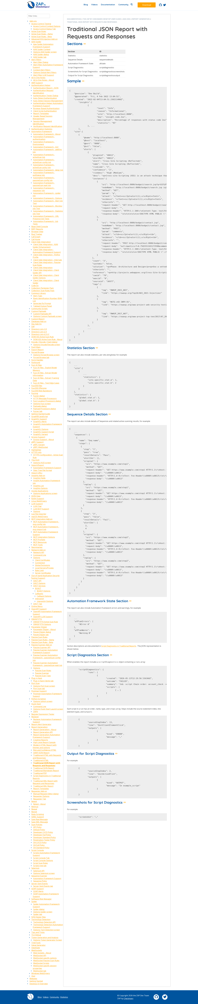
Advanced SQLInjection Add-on (44, 39)
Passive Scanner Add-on (41, 645)
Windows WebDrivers (40, 973)
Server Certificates (43, 573)
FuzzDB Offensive (39, 388)
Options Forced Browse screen (46, 355)
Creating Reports (40, 740)
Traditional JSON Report (43, 768)
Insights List (38, 485)
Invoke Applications (39, 491)
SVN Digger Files (38, 917)
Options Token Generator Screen (47, 940)
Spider (34, 901)
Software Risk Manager (41, 899)
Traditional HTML (41, 760)
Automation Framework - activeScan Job (44, 155)
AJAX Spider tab (39, 57)
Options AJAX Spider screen (45, 52)
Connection (40, 562)
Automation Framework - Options (47, 198)
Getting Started (36, 981)
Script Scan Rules (40, 863)
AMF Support (37, 83)
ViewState (35, 947)
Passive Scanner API (41, 647)
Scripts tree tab (39, 865)
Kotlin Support (37, 498)
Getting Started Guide (40, 414)
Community (123, 4)
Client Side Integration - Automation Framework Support (47, 250)
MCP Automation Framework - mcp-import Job (46, 528)
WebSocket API (39, 955)
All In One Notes (38, 77)
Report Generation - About (44, 729)
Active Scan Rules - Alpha (42, 34)
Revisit (34, 811)
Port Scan (35, 683)
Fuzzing (34, 393)
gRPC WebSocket (40, 447)
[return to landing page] (38, 8)
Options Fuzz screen (42, 403)
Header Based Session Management (42, 117)
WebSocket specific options (45, 958)
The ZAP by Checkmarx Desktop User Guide (102, 19)
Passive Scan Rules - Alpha (42, 640)
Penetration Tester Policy (44, 840)
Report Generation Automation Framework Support (46, 735)
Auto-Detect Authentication (45, 98)
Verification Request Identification (47, 126)
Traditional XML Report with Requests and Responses (45, 782)
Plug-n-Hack (36, 678)
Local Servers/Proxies (44, 568)
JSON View (35, 496)
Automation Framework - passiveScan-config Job (44, 178)
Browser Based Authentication (46, 108)
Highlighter (36, 450)
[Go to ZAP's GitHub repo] (160, 5)
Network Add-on (38, 550)
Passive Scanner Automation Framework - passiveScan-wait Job (47, 664)
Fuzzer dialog (39, 396)
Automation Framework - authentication (44, 137)
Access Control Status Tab (44, 29)
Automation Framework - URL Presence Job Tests (46, 217)
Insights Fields (39, 478)
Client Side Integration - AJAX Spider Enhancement (45, 245)
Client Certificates (42, 560)
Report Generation (39, 727)
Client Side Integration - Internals (47, 260)
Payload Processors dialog (44, 408)
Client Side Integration (41, 242)
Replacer (35, 716)
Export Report (37, 349)
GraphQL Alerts (40, 421)
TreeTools (35, 942)
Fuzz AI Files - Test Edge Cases (46, 383)
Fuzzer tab (37, 411)
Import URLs (36, 473)
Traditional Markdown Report (46, 770)
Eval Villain (35, 347)
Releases (33, 978)
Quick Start (36, 704)
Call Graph (35, 236)
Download (146, 5)
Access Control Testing (41, 23)
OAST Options (39, 583)
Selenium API (38, 871)
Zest (33, 976)
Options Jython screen (42, 701)
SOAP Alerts (38, 891)
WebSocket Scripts (41, 963)
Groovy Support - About (43, 439)
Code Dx (34, 285)
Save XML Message (39, 822)
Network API (38, 552)
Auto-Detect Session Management (48, 101)
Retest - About (39, 804)
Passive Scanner (42, 673)
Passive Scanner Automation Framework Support (45, 651)
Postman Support (39, 691)
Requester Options (41, 796)
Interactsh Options (45, 601)
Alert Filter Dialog (40, 62)
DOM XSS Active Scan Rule (42, 337)
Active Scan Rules (38, 31)
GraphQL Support (39, 419)
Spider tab (37, 914)
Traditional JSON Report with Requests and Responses (46, 764)
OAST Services (39, 586)
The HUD (35, 460)
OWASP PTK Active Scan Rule (45, 622)
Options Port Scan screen (44, 686)
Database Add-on (38, 321)
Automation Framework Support (47, 467)
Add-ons (33, 21)
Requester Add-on (39, 791)
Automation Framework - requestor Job (44, 189)
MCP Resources (40, 542)
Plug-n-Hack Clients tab (43, 681)
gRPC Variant (39, 444)
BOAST (38, 588)
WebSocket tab (39, 971)
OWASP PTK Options (42, 624)
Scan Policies (36, 824)
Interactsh (39, 598)
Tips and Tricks (38, 932)
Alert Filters (36, 59)
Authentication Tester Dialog (45, 95)
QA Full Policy (39, 845)
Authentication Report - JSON (45, 88)
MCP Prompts (39, 539)
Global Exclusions (42, 565)
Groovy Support (38, 437)
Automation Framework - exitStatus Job (44, 173)
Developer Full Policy (42, 835)
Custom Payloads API (42, 314)
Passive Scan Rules (39, 637)
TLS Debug (36, 935)
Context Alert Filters (41, 70)
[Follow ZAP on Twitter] (164, 5)
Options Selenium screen (44, 873)
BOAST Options (43, 591)
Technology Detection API (44, 922)
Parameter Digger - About (44, 629)
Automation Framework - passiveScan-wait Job (44, 184)
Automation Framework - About (46, 134)
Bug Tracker (36, 234)
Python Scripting (38, 699)
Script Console (37, 850)
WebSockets (36, 950)
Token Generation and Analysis (44, 937)
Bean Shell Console (39, 226)
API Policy (37, 827)
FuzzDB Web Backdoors (41, 391)
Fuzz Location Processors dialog (47, 401)
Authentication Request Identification (43, 91)
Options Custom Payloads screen (47, 316)
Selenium (35, 868)
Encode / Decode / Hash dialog (44, 342)
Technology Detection (40, 919)
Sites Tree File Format (42, 470)
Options (36, 511)
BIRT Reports (37, 229)
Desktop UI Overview (39, 983)
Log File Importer (38, 514)
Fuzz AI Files (36, 365)
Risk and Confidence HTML (44, 750)
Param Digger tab (41, 634)
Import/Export (37, 465)
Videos (94, 4)
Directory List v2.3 (39, 332)
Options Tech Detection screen (46, 930)
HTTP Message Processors (45, 398)
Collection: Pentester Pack (42, 288)
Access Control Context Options (46, 26)
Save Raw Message (39, 819)
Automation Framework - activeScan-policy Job (44, 166)
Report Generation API (43, 732)
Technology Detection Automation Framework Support (48, 925)
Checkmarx (128, 998)
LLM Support (37, 503)
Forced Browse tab (41, 357)
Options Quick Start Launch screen (48, 709)
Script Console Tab (41, 858)
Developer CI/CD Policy (43, 832)
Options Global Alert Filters (44, 72)
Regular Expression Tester (42, 714)
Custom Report (37, 319)
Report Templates (41, 113)
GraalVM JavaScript (39, 416)
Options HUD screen (42, 462)
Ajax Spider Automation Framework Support (43, 45)
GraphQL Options (40, 429)
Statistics (64, 997)
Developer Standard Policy (44, 837)
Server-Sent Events (39, 883)
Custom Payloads (38, 311)
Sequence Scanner (39, 876)
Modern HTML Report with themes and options (44, 746)
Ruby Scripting (37, 814)
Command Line (39, 555)
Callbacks (39, 593)
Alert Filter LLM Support (43, 75)
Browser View (37, 231)
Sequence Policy (40, 881)
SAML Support (37, 817)
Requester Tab (39, 799)
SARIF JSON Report (41, 752)
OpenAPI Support (39, 609)
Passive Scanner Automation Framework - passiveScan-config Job (46, 658)
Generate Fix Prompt (42, 303)
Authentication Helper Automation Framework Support (48, 104)
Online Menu (37, 606)
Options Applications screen (45, 493)
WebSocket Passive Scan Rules (46, 960)
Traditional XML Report (43, 786)
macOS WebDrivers (39, 516)
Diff (32, 326)
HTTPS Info (36, 452)
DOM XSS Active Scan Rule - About (47, 339)
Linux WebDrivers (39, 501)
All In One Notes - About (43, 80)
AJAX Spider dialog (41, 54)
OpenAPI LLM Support (43, 616)
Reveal (34, 809)
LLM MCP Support (41, 509)
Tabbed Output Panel (42, 306)
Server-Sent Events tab (43, 886)
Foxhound (35, 362)
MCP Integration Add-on (41, 519)
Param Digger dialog (42, 632)
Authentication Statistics (41, 129)
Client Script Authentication (45, 111)
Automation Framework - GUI (45, 147)
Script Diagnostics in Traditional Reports (118, 646)
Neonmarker (37, 547)
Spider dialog (38, 909)
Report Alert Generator (41, 724)
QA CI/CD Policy (40, 842)
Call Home (35, 239)
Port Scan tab (39, 688)
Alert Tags (37, 296)
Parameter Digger (39, 627)
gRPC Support (37, 442)
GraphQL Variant (40, 434)
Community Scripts (39, 308)
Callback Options (44, 596)
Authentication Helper (40, 85)
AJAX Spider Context (41, 49)
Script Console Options (43, 860)
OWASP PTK (36, 619)
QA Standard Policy (41, 847)
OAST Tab (37, 604)
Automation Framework (41, 131)
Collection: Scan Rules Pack (42, 290)
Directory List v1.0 (39, 329)
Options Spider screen (42, 912)
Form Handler (37, 360)
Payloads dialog (40, 406)
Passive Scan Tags (43, 675)
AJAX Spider (36, 41)
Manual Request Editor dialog (46, 793)
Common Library (38, 293)
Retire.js (34, 806)
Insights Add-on (38, 475)
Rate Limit (39, 570)
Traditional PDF (40, 773)
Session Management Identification (42, 122)
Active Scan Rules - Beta (41, 36)
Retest (34, 801)
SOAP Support (37, 888)
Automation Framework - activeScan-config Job (44, 160)
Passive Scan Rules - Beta (42, 642)
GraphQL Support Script (43, 432)
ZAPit (35, 711)
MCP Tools (38, 544)
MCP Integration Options (44, 537)
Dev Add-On (36, 324)
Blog (86, 4)
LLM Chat (37, 506)
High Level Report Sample (44, 742)
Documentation (108, 4)
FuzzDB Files (36, 385)
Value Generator (38, 945)
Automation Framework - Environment (44, 143)
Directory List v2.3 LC (40, 334)
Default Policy (39, 829)
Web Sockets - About (42, 953)
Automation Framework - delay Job (48, 170)
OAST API (37, 580)
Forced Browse (37, 352)
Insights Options (40, 488)
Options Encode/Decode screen (46, 344)
